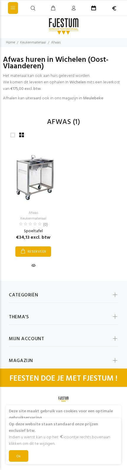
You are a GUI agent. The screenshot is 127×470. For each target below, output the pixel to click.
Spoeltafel (33, 231)
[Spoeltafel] (33, 176)
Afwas (56, 43)
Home (10, 43)
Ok (18, 456)
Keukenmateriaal (33, 43)
